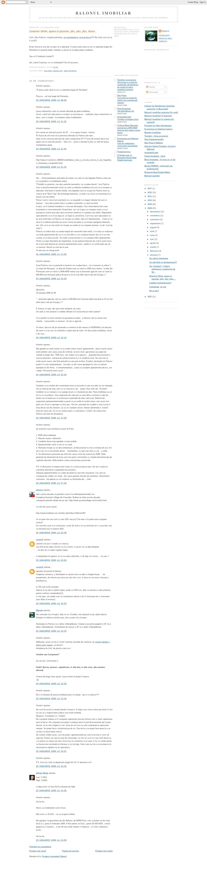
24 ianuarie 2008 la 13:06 (51, 254)
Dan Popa (121, 95)
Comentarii (153, 92)
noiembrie (155, 215)
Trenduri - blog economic (156, 136)
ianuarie (154, 255)
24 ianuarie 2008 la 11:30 (51, 149)
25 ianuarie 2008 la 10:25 (51, 603)
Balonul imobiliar (104, 13)
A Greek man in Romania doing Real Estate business (126, 157)
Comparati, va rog (157, 287)
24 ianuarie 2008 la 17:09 (51, 418)
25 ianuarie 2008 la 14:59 (51, 840)
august (153, 227)
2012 (150, 192)
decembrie (155, 212)
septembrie (155, 223)
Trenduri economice (126, 80)
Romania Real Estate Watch (157, 172)
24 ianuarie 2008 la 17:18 (51, 483)
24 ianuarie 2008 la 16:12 (51, 338)
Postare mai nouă (37, 851)
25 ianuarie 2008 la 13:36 (51, 699)
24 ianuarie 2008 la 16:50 (51, 375)
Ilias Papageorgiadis (154, 139)
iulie (152, 231)
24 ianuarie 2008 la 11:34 (51, 167)
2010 (150, 200)
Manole (39, 610)
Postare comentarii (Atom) (54, 856)
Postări (151, 87)
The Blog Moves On (125, 111)
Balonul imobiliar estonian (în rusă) (161, 112)
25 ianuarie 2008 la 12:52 (51, 684)
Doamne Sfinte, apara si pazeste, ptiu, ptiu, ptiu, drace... (63, 31)
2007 (150, 297)
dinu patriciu (70, 71)
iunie (152, 235)
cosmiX (39, 539)
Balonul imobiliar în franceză (158, 116)
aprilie (153, 243)
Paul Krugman (124, 109)
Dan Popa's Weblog (153, 143)
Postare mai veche (104, 851)
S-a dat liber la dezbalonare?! (163, 262)
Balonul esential (152, 176)
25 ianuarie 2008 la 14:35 (51, 766)
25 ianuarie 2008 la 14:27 (51, 751)
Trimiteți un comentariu (40, 847)
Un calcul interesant (158, 258)
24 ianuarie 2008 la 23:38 (51, 533)
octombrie (155, 219)
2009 (150, 204)
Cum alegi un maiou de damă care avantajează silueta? (127, 100)
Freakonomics (124, 152)
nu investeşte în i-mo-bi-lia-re (77, 37)
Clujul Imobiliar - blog (154, 156)
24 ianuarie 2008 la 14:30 (51, 279)
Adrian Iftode (42, 773)
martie (153, 247)
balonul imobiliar (53, 71)
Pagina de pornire (70, 851)
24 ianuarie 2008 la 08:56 (51, 100)
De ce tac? (154, 291)
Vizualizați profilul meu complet (165, 38)
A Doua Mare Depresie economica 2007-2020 (127, 126)
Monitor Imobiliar (152, 132)
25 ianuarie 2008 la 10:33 (51, 631)
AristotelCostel (124, 117)
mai (152, 239)
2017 (150, 188)
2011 (150, 196)
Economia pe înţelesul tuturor (158, 129)
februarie (154, 251)
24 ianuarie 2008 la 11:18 (51, 121)
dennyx (39, 490)
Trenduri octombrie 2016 (127, 119)
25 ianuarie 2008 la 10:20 (51, 560)
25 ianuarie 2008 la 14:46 (51, 790)
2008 (150, 208)
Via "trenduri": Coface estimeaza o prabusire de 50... (162, 269)
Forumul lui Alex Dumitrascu (158, 125)
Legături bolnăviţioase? (160, 283)
